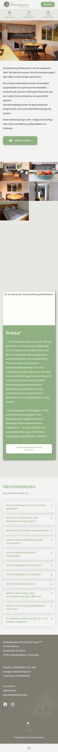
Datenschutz (10, 691)
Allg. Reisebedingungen (15, 695)
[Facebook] (5, 704)
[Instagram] (12, 704)
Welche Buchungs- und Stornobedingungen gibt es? (23, 595)
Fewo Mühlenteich (29, 16)
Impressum (9, 687)
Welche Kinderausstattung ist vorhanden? (24, 542)
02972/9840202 (20, 668)
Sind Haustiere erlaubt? (20, 584)
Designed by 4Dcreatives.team (29, 738)
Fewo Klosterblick (48, 16)
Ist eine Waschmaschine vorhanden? (21, 554)
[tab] (29, 507)
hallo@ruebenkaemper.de (17, 672)
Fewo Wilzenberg (10, 16)
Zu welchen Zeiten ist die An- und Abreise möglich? (26, 620)
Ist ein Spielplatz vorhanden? (24, 566)
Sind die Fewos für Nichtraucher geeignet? (26, 507)
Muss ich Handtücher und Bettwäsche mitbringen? (22, 520)
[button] (47, 4)
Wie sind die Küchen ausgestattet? (27, 531)
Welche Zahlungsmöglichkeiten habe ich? (25, 608)
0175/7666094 (22, 676)
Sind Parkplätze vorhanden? (23, 575)
